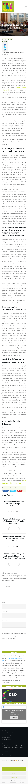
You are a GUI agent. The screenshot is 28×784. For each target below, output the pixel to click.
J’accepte (14, 717)
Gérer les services (14, 764)
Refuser (14, 773)
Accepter (14, 769)
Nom (4, 602)
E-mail (4, 612)
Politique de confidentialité (13, 781)
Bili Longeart (5, 54)
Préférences (14, 777)
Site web (4, 621)
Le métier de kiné (6, 737)
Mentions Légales (22, 781)
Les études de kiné (6, 739)
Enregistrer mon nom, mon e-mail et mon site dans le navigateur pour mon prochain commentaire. (14, 635)
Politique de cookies (4, 781)
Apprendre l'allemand (7, 32)
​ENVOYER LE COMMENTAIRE (14, 643)
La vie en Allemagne (7, 735)
